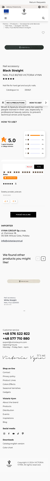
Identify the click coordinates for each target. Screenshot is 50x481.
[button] (6, 201)
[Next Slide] (43, 258)
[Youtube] (13, 433)
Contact (6, 372)
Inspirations (8, 418)
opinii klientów (7, 145)
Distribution (8, 410)
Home (5, 24)
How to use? (35, 103)
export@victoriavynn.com (15, 342)
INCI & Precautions (15, 103)
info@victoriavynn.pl (12, 241)
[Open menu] (5, 18)
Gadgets (7, 392)
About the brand (10, 402)
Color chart (8, 447)
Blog (5, 422)
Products (14, 24)
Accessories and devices (30, 24)
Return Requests (37, 2)
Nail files (8, 26)
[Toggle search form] (43, 18)
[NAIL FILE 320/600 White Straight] (24, 280)
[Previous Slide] (38, 258)
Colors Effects (9, 384)
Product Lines (9, 380)
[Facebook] (8, 433)
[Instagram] (4, 433)
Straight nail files (21, 26)
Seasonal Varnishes (11, 388)
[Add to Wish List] (43, 32)
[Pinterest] (22, 433)
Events (6, 414)
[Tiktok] (18, 433)
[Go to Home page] (24, 11)
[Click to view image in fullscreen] (24, 47)
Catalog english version (13, 444)
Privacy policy (9, 376)
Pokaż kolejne (23, 215)
